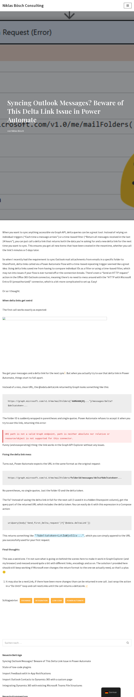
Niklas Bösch (17, 130)
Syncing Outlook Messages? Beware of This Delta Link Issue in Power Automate (46, 661)
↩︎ (87, 586)
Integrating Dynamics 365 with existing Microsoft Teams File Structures (42, 685)
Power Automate (75, 600)
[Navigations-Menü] (128, 5)
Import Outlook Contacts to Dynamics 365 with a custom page (37, 679)
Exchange (26, 600)
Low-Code (57, 600)
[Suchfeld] (128, 642)
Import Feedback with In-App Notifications (26, 673)
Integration (41, 600)
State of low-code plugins (16, 667)
